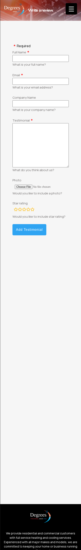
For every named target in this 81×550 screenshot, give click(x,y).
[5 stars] (32, 210)
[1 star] (16, 210)
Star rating (20, 203)
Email (16, 75)
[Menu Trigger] (71, 9)
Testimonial (21, 120)
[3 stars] (24, 210)
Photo (16, 180)
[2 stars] (20, 210)
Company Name (24, 97)
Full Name (19, 52)
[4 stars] (28, 210)
